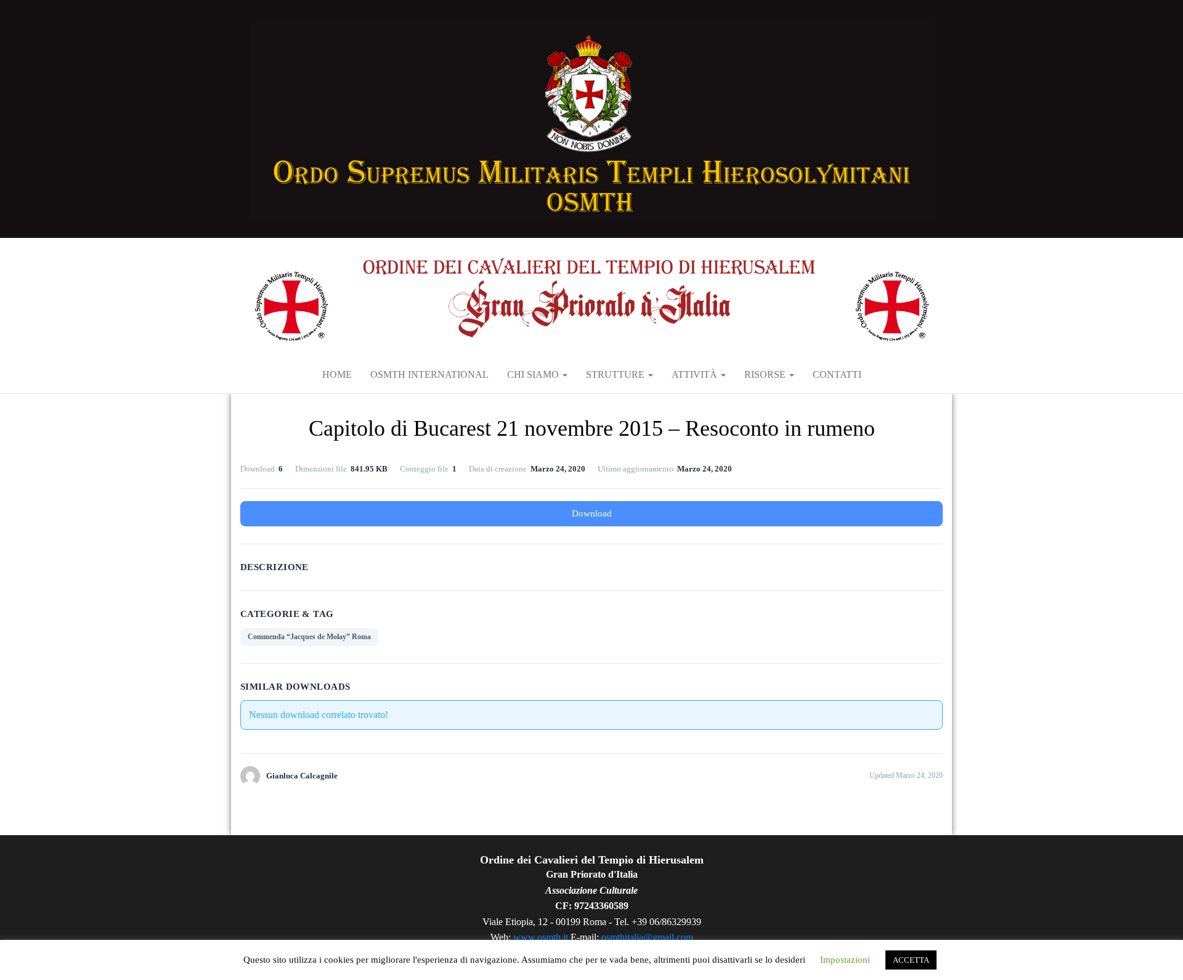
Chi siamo (534, 374)
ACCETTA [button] (911, 960)
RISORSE (766, 374)
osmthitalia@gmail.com (647, 937)
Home (337, 374)
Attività (696, 374)
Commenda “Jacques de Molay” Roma (309, 636)
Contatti (837, 374)
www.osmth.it (540, 937)
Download (592, 513)
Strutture (616, 374)
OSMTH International (429, 374)
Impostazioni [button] (845, 960)
